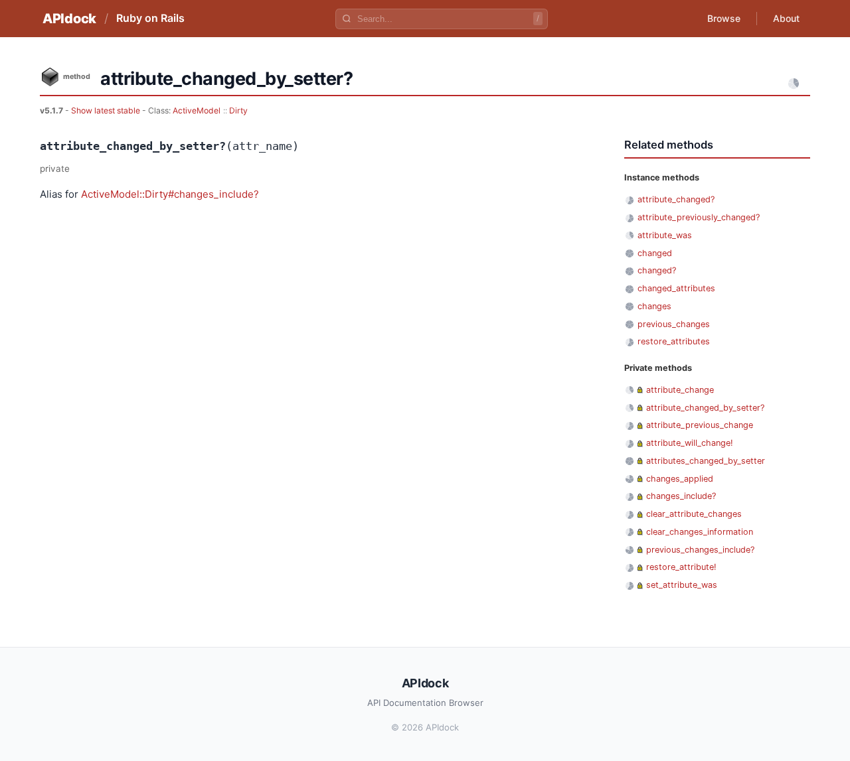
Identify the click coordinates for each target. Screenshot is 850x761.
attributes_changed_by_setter (705, 461)
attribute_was (665, 235)
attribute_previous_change (699, 425)
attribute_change (680, 390)
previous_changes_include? (700, 550)
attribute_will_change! (689, 443)
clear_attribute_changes (694, 514)
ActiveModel (196, 110)
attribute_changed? (676, 199)
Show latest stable (106, 110)
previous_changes (674, 324)
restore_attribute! (681, 567)
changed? (657, 270)
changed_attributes (676, 288)
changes (654, 306)
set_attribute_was (681, 585)
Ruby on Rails (150, 18)
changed (655, 253)
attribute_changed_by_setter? (705, 408)
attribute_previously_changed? (699, 217)
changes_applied (679, 479)
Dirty (238, 110)
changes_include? (681, 496)
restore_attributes (674, 341)
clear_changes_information (699, 532)
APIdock (69, 19)
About (786, 18)
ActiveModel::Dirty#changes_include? (170, 194)
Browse (723, 18)
